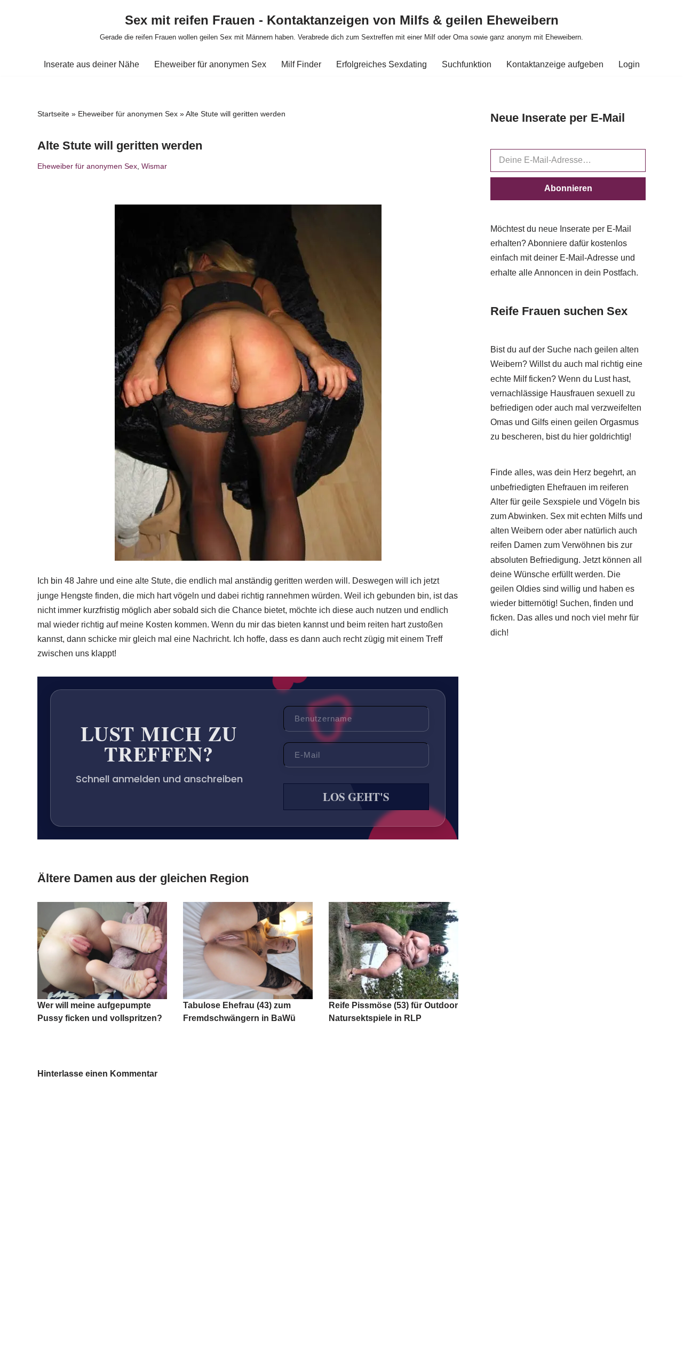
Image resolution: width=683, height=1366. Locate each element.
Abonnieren (568, 188)
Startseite (53, 113)
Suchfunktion (466, 64)
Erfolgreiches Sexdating (381, 64)
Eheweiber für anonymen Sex (210, 64)
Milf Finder (301, 64)
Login (629, 64)
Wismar (154, 166)
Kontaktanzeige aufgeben (554, 64)
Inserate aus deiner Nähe (91, 64)
